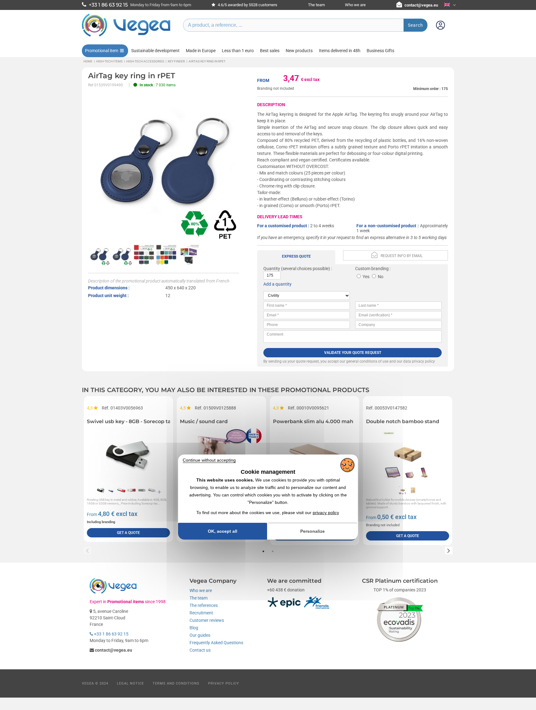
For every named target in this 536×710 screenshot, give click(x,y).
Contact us (200, 650)
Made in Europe (201, 50)
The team (316, 4)
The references (204, 605)
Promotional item (101, 50)
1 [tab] (263, 551)
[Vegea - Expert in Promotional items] (126, 36)
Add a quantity (277, 284)
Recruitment (201, 612)
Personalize (312, 531)
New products (299, 50)
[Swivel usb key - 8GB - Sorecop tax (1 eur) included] (128, 454)
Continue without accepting (209, 460)
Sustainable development (155, 50)
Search (415, 25)
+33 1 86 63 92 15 (110, 633)
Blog (194, 627)
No (380, 276)
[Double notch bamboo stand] (407, 454)
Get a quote (128, 533)
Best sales (269, 50)
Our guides (200, 635)
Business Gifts (380, 50)
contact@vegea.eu (421, 5)
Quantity (271, 268)
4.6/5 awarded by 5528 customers (247, 4)
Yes (366, 276)
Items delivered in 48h (339, 50)
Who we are (355, 4)
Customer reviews (207, 620)
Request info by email (401, 256)
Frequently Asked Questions (216, 642)
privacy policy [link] (326, 512)
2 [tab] (273, 551)
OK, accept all (222, 531)
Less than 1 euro (238, 50)
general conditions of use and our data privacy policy (390, 361)
